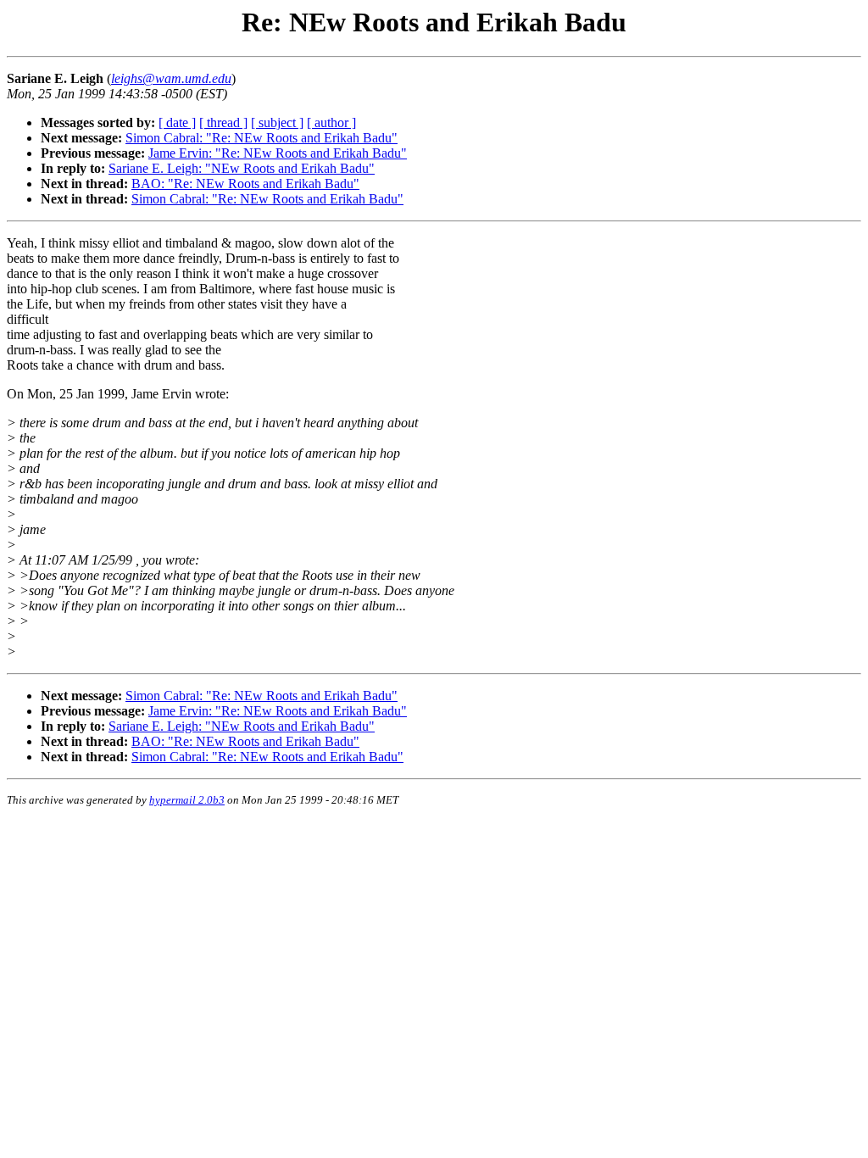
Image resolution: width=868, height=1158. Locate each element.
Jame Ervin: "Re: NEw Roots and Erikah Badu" (277, 153)
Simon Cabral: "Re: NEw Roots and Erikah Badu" (261, 138)
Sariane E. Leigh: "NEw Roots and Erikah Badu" (241, 168)
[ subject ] (277, 122)
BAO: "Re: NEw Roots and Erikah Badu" (245, 183)
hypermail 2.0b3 (187, 799)
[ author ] (331, 122)
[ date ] (177, 122)
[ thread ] (223, 122)
